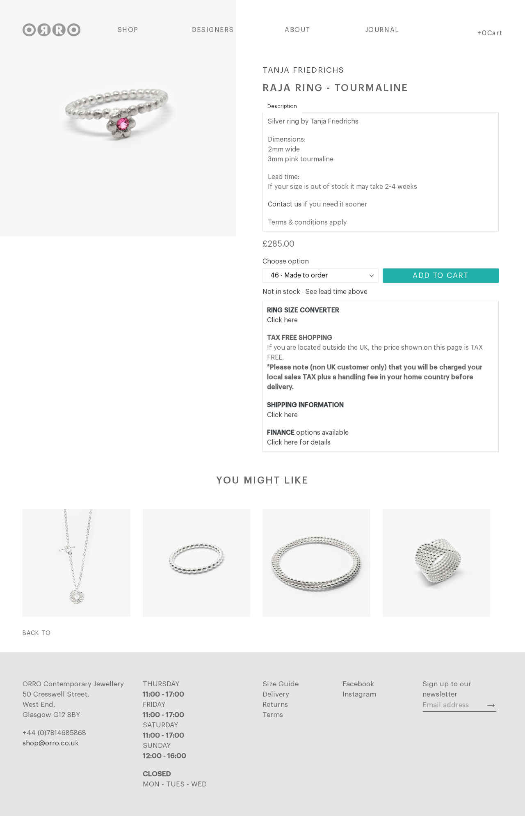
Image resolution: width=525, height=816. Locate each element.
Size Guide (280, 684)
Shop (128, 30)
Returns (275, 704)
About (297, 30)
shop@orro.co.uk (51, 743)
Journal (382, 30)
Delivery (275, 694)
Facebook (358, 684)
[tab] (282, 106)
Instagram (359, 694)
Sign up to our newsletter (446, 689)
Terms (272, 714)
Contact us (284, 204)
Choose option (285, 261)
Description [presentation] (282, 106)
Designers (213, 30)
